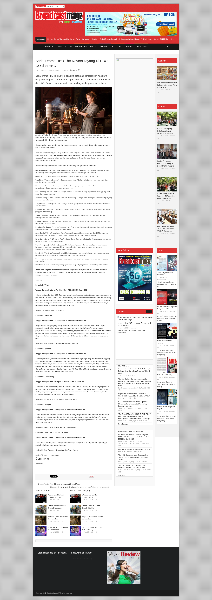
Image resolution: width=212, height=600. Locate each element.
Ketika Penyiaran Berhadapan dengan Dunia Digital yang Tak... (166, 163)
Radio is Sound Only (164, 375)
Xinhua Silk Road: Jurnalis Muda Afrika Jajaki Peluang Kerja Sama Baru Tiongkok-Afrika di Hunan (134, 371)
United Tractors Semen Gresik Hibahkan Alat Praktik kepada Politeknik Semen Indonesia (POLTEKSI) (125, 39)
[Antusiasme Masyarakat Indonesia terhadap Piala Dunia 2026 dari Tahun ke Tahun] (167, 73)
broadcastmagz (54, 70)
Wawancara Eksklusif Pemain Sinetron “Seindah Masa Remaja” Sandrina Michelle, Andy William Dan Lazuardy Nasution (48, 39)
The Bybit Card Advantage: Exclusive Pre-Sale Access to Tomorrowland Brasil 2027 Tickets (133, 457)
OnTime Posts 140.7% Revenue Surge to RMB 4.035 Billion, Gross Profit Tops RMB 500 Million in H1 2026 (133, 437)
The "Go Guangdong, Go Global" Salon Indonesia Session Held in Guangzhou (132, 466)
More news (121, 475)
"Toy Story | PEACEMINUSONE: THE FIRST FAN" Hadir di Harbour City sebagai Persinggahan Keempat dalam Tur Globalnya (134, 416)
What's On (65, 70)
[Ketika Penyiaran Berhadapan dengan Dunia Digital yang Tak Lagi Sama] (167, 151)
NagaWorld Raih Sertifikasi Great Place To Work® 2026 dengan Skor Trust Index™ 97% (134, 395)
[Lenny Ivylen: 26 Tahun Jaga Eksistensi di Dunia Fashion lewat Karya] (136, 320)
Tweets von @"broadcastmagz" (82, 559)
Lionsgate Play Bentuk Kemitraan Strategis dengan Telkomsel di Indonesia (79, 487)
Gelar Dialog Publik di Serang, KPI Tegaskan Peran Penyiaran (166, 196)
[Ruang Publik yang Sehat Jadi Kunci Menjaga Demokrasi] (167, 119)
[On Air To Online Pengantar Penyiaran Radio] (167, 304)
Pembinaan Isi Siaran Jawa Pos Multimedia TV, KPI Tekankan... (165, 228)
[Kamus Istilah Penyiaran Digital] (167, 404)
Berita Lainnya (123, 424)
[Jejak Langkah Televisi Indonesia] (167, 270)
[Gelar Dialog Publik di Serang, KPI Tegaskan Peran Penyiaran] (167, 184)
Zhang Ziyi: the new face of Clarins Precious (134, 449)
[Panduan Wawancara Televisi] (167, 338)
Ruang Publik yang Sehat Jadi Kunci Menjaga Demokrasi (165, 131)
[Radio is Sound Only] (167, 372)
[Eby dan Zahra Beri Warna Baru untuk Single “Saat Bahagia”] (40, 520)
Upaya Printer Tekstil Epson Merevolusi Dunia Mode (59, 484)
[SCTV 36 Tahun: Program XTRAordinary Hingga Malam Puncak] (40, 531)
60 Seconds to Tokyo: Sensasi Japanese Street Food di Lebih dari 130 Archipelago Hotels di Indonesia (132, 404)
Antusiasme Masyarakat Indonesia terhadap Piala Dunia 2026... (167, 85)
